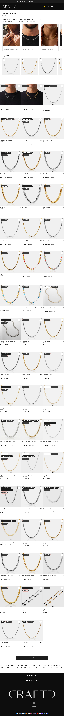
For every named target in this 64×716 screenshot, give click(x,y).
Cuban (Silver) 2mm (4, 642)
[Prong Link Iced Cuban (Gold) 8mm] (53, 295)
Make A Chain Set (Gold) (27, 106)
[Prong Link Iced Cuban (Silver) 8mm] (10, 329)
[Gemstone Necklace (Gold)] (32, 262)
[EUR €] (44, 6)
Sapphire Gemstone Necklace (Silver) (30, 307)
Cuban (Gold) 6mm (26, 173)
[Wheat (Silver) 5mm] (10, 362)
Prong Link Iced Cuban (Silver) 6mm (51, 508)
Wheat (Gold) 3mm (47, 341)
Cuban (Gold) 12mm (47, 207)
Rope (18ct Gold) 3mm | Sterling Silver (8, 475)
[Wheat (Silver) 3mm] (32, 329)
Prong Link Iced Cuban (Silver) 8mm (8, 341)
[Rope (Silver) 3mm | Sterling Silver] (53, 429)
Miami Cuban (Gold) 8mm (28, 575)
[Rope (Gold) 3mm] (32, 228)
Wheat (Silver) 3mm (26, 341)
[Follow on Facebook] (26, 703)
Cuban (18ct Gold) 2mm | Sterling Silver (50, 475)
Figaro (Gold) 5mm (47, 408)
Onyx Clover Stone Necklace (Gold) (51, 609)
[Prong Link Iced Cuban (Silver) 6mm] (53, 496)
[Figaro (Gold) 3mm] (10, 395)
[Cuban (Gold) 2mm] (32, 630)
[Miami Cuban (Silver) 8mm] (10, 563)
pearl (14, 19)
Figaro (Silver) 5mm (26, 408)
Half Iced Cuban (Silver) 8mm (49, 575)
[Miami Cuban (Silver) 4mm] (32, 530)
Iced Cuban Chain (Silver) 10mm (7, 441)
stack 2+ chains (24, 19)
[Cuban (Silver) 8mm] (53, 161)
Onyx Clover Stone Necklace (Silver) (30, 609)
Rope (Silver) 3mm (4, 240)
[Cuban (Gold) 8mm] (10, 195)
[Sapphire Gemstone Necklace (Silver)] (32, 295)
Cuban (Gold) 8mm (4, 207)
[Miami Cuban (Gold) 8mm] (32, 563)
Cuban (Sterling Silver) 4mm (6, 508)
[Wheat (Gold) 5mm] (32, 362)
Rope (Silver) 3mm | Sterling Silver (50, 441)
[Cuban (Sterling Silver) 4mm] (10, 496)
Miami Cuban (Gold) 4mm (49, 542)
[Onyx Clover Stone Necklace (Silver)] (32, 596)
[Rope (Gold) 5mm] (10, 262)
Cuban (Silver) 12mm (26, 207)
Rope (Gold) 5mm (4, 274)
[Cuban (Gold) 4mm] (53, 128)
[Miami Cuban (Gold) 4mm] (53, 530)
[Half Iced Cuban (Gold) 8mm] (10, 596)
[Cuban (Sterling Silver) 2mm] (32, 462)
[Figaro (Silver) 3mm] (53, 362)
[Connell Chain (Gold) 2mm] (10, 128)
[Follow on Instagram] (34, 703)
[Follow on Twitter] (30, 703)
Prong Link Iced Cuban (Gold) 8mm (51, 307)
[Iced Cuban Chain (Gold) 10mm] (32, 429)
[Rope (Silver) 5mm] (53, 228)
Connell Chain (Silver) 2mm (8, 76)
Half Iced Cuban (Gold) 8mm (6, 609)
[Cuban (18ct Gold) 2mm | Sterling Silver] (53, 462)
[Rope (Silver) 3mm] (10, 228)
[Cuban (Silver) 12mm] (32, 195)
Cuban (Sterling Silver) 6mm (28, 508)
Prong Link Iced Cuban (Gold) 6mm (8, 542)
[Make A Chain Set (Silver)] (10, 94)
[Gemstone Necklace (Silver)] (53, 262)
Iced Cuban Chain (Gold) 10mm (29, 441)
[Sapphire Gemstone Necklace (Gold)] (10, 295)
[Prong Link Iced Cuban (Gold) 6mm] (10, 530)
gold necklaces (51, 17)
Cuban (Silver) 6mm (4, 173)
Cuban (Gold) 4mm (47, 140)
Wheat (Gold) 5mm (26, 374)
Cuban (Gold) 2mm (26, 642)
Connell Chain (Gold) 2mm (26, 76)
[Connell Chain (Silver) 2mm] (53, 94)
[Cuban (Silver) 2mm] (10, 630)
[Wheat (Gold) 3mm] (53, 329)
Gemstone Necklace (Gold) (27, 274)
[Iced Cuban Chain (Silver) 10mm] (10, 429)
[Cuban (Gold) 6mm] (32, 161)
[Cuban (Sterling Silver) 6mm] (32, 496)
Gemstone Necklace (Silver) (49, 274)
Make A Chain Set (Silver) (6, 106)
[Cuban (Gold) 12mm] (53, 195)
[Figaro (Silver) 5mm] (32, 395)
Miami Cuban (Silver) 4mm (28, 542)
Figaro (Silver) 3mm (47, 374)
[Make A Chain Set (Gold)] (32, 94)
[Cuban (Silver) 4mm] (32, 128)
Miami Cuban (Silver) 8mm (6, 575)
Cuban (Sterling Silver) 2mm (28, 475)
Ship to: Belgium (32, 706)
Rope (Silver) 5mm (47, 240)
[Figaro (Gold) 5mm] (53, 395)
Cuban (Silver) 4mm (43, 76)
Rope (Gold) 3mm (26, 240)
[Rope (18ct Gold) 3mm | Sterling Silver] (10, 462)
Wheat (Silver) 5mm (4, 374)
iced (9, 19)
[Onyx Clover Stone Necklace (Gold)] (53, 596)
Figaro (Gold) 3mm (4, 408)
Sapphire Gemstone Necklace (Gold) (8, 307)
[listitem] (11, 37)
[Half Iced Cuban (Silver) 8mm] (53, 563)
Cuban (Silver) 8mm (47, 173)
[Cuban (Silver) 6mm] (10, 161)
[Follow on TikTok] (38, 703)
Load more (32, 657)
